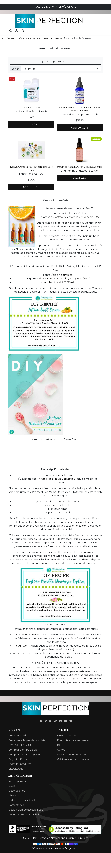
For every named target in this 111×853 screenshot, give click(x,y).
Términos (14, 795)
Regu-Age (20, 645)
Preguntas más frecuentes (73, 740)
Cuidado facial (17, 735)
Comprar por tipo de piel (23, 749)
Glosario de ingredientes (72, 754)
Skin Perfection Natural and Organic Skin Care (25, 38)
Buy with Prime (17, 759)
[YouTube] (65, 721)
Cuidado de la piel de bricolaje (26, 740)
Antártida (19, 653)
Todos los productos (20, 764)
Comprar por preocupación (24, 754)
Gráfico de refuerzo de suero (74, 759)
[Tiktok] (55, 721)
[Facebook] (40, 721)
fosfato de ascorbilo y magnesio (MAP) (78, 216)
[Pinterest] (60, 721)
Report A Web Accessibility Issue (28, 814)
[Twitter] (45, 721)
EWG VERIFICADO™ (20, 745)
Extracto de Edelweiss (27, 634)
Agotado (79, 178)
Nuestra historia (66, 735)
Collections (56, 38)
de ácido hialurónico (61, 475)
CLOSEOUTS (16, 768)
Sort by (15, 68)
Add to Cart (31, 124)
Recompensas (17, 781)
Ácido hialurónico (61, 274)
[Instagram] (50, 721)
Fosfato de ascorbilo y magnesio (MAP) (66, 278)
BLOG (60, 745)
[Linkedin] (70, 721)
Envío (11, 785)
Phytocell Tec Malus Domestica (56, 478)
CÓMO (61, 749)
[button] (11, 21)
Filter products (57, 61)
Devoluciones (16, 790)
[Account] (16, 31)
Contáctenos (16, 804)
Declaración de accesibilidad (25, 809)
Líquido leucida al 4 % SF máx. (57, 282)
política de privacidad (21, 800)
